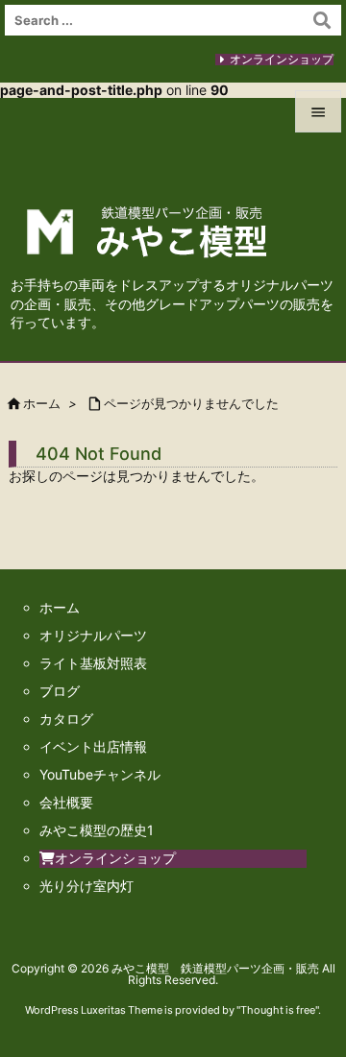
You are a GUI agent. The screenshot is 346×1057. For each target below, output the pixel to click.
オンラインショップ (282, 59)
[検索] (322, 20)
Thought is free (277, 1010)
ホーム (42, 403)
